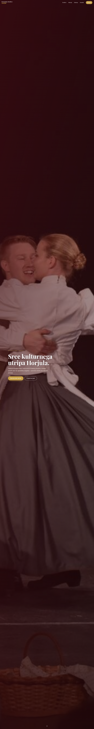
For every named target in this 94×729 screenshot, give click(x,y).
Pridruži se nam (31, 378)
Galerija (76, 2)
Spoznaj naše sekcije (15, 378)
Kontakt (89, 2)
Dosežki (82, 2)
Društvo (64, 2)
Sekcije (70, 2)
